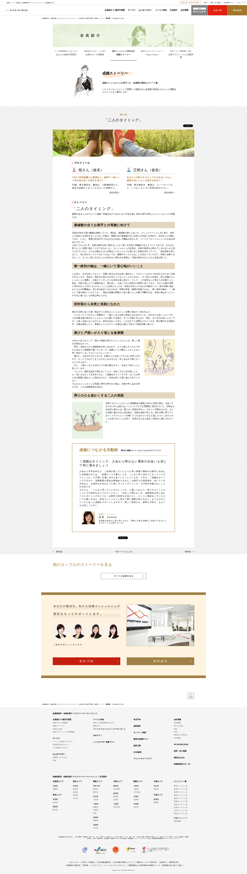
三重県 (115, 804)
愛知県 (115, 786)
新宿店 (75, 789)
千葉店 (95, 810)
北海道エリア (58, 781)
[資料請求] (237, 10)
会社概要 (177, 723)
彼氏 (102, 837)
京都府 (136, 796)
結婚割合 (181, 837)
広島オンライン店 (180, 807)
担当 (176, 837)
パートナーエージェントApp (142, 838)
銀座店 (75, 792)
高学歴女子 (100, 838)
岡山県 (156, 786)
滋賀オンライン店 (180, 801)
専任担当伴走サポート (61, 745)
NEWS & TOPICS (180, 735)
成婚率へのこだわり (60, 757)
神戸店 (136, 807)
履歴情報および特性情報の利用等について (144, 865)
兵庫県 (136, 804)
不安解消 (84, 837)
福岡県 (156, 799)
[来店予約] (217, 10)
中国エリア (158, 781)
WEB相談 (177, 821)
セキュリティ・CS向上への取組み (82, 862)
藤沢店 (95, 792)
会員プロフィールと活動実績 (63, 732)
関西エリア (138, 781)
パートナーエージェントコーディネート (109, 729)
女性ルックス (164, 837)
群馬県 (95, 817)
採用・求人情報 (215, 2)
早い (93, 837)
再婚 (143, 837)
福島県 (55, 807)
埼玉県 (95, 796)
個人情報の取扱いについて (124, 862)
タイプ (98, 837)
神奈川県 (96, 786)
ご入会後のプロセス (60, 748)
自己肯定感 (123, 838)
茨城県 (95, 825)
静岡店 (115, 796)
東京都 (75, 786)
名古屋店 (116, 789)
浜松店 (115, 800)
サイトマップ (241, 2)
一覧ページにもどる (123, 552)
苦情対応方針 (174, 862)
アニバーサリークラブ (143, 759)
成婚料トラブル (114, 838)
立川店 (75, 798)
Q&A (205, 2)
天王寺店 (137, 792)
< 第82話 (57, 552)
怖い (130, 837)
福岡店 (156, 802)
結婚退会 (106, 838)
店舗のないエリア (180, 818)
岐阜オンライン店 (180, 795)
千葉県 (95, 804)
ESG (176, 732)
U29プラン (97, 735)
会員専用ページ (229, 2)
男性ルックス (155, 837)
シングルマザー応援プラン (104, 742)
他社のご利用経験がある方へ (104, 723)
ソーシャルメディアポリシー (115, 865)
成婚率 (187, 837)
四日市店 (116, 807)
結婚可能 (147, 837)
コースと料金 (161, 10)
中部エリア (117, 781)
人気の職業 (78, 837)
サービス (132, 10)
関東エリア (97, 781)
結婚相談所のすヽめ (182, 764)
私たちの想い (179, 726)
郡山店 (55, 810)
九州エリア (158, 795)
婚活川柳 (137, 746)
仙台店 (55, 802)
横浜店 (95, 789)
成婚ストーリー (99, 18)
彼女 (94, 838)
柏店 (94, 813)
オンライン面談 (140, 732)
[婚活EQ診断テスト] (199, 10)
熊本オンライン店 (180, 814)
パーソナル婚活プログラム (63, 741)
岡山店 (156, 789)
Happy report (57, 729)
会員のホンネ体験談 (60, 723)
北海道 (55, 786)
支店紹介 (174, 10)
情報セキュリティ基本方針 (147, 862)
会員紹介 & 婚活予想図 (115, 10)
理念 (175, 729)
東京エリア (77, 781)
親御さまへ (97, 726)
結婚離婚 (130, 838)
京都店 (136, 800)
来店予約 (137, 719)
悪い (134, 837)
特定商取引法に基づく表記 (172, 865)
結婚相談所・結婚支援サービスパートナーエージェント (59, 18)
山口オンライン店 (180, 810)
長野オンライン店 (180, 792)
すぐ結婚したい (108, 837)
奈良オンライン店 (180, 804)
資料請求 (137, 726)
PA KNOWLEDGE (181, 744)
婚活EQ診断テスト (141, 739)
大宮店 (95, 800)
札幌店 (55, 789)
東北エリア (57, 795)
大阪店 (136, 789)
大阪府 (136, 786)
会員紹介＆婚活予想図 (86, 18)
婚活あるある (179, 757)
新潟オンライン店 (180, 789)
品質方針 (162, 862)
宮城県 (55, 799)
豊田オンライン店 (180, 798)
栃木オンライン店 (180, 786)
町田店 (75, 795)
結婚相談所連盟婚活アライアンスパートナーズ (165, 838)
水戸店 (95, 828)
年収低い (89, 838)
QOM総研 (138, 752)
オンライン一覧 (180, 781)
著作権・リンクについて (92, 865)
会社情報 (184, 10)
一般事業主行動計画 (72, 865)
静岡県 (115, 793)
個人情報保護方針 (104, 862)
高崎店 (95, 820)
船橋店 (95, 807)
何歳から (171, 837)
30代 (90, 837)
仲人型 (138, 837)
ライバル (125, 837)
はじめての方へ (145, 10)
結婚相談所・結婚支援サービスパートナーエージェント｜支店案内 (80, 777)
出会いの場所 (118, 837)
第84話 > (189, 552)
